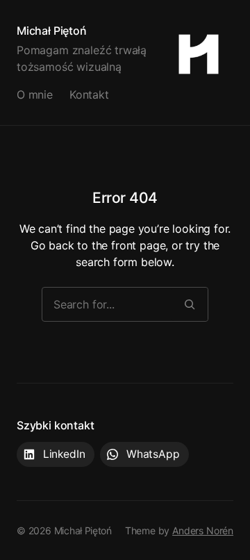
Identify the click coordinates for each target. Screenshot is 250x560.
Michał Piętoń (52, 31)
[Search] (189, 304)
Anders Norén (202, 530)
